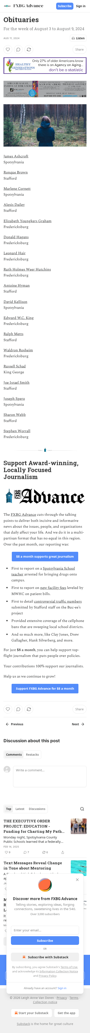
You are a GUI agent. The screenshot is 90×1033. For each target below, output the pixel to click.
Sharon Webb (14, 415)
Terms (73, 998)
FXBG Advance (23, 514)
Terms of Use (69, 967)
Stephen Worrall (16, 431)
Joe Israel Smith (16, 382)
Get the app (66, 1013)
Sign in (81, 6)
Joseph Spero (14, 399)
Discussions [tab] (37, 809)
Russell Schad (14, 366)
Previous (17, 724)
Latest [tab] (20, 809)
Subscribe (65, 6)
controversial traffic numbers (58, 601)
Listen (80, 38)
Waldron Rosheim (18, 350)
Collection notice (45, 1002)
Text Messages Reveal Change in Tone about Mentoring (32, 865)
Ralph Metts (13, 334)
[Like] (7, 49)
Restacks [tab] (32, 755)
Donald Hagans (16, 237)
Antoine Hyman (16, 285)
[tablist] (22, 754)
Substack (23, 1024)
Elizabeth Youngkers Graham (27, 221)
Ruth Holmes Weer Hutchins (27, 269)
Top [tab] (8, 809)
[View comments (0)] (18, 49)
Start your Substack (33, 1013)
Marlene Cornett (17, 189)
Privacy (62, 998)
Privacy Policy (47, 976)
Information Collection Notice (59, 971)
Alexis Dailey (14, 205)
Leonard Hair (14, 253)
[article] (45, 836)
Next (75, 724)
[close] (77, 879)
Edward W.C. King (18, 318)
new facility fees (53, 588)
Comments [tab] (14, 755)
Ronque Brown (15, 172)
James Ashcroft (15, 156)
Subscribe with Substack (48, 957)
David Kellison (15, 302)
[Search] (82, 809)
